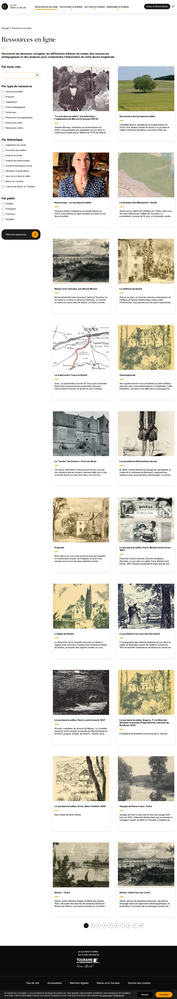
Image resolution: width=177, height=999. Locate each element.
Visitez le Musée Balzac (157, 6)
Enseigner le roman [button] (118, 7)
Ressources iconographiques (19, 117)
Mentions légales (79, 983)
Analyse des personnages (17, 160)
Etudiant (9, 203)
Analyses (9, 96)
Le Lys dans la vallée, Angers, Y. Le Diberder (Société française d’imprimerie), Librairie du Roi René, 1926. (144, 723)
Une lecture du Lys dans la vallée (137, 116)
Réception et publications (17, 171)
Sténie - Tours (62, 892)
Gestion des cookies (139, 983)
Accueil (5, 28)
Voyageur (10, 219)
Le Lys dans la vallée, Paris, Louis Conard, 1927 (79, 720)
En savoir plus (106, 995)
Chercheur (10, 214)
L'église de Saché (64, 633)
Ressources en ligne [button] (46, 7)
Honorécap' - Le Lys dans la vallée (72, 202)
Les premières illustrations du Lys (138, 461)
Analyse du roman (13, 155)
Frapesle (59, 547)
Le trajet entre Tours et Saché (70, 375)
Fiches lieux (10, 112)
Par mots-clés (11, 66)
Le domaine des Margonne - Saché (138, 202)
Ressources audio (13, 122)
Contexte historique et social (18, 165)
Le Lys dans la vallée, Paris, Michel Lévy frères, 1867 (145, 548)
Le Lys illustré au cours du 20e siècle (139, 633)
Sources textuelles (14, 91)
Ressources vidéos (14, 128)
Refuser (145, 994)
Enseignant (10, 209)
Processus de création (15, 150)
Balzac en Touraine (14, 181)
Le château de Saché (130, 289)
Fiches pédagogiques (15, 107)
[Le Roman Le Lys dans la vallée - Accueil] (14, 6)
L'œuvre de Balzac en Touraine (20, 186)
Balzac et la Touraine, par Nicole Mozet (75, 289)
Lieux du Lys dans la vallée (17, 176)
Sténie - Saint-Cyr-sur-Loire (134, 892)
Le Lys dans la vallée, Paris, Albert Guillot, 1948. (80, 806)
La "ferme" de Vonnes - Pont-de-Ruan (75, 461)
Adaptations (11, 102)
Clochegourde (127, 375)
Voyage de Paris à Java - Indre (135, 806)
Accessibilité (54, 983)
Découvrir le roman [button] (71, 7)
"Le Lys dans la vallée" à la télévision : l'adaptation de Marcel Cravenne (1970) (76, 117)
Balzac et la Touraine (108, 983)
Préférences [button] (119, 995)
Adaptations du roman (15, 145)
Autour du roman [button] (94, 7)
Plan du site (32, 983)
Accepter (164, 994)
